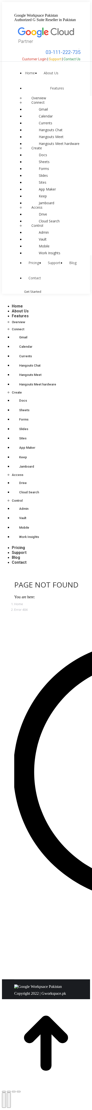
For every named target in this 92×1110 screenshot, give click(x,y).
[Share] (9, 1091)
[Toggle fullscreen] (14, 1091)
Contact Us (72, 59)
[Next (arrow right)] (9, 1100)
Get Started (32, 291)
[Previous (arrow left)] (4, 1100)
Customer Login (34, 59)
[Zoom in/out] (19, 1091)
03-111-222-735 (62, 52)
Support (55, 59)
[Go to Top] (46, 1086)
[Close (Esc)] (4, 1091)
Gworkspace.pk (53, 993)
